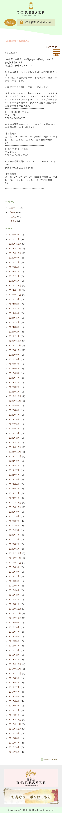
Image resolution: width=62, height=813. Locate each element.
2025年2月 (14, 276)
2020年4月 (14, 535)
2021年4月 (14, 484)
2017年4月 (14, 701)
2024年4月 (14, 322)
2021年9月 (14, 461)
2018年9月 (14, 623)
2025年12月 (15, 244)
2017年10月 (15, 673)
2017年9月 (14, 678)
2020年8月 (14, 516)
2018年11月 (15, 613)
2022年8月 (14, 410)
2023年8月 (14, 359)
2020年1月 (14, 549)
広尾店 (14, 217)
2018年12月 (15, 609)
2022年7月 (14, 415)
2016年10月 (15, 729)
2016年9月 (14, 733)
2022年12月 (15, 396)
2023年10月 (15, 350)
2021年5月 (14, 479)
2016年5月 (14, 752)
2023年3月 (14, 382)
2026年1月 (14, 239)
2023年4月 (14, 378)
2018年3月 (14, 650)
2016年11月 (15, 724)
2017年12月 (15, 664)
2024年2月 (14, 332)
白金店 (14, 221)
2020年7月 (14, 521)
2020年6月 (14, 526)
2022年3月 (14, 433)
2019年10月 (15, 563)
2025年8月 (14, 258)
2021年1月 (14, 498)
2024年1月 (14, 336)
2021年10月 (15, 456)
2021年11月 (15, 452)
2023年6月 (14, 369)
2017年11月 (15, 669)
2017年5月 (14, 696)
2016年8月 (14, 738)
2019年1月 (14, 604)
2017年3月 (14, 706)
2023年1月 (14, 392)
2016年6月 (14, 747)
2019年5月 (14, 586)
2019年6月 (14, 581)
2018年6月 (14, 636)
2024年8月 (14, 304)
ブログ (12, 212)
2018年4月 (14, 646)
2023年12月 (15, 341)
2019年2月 (14, 600)
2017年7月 (14, 687)
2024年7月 (14, 308)
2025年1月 (14, 281)
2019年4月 (14, 590)
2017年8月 (14, 683)
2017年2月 (14, 710)
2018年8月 (14, 627)
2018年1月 (14, 660)
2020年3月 (14, 539)
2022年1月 (14, 442)
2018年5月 (14, 641)
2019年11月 (15, 558)
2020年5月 (14, 530)
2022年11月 (15, 401)
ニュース (13, 208)
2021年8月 (14, 466)
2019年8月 (14, 572)
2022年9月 (14, 406)
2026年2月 (14, 235)
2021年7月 (14, 470)
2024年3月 (14, 327)
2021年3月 (14, 489)
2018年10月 (15, 618)
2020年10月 (15, 507)
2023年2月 (14, 387)
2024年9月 (14, 299)
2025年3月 (14, 272)
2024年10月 (15, 295)
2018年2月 (14, 655)
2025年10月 (15, 253)
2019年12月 (15, 553)
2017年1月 (14, 715)
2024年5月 (14, 318)
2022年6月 (14, 419)
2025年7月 (14, 262)
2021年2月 (14, 493)
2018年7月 (14, 632)
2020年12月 (15, 502)
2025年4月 (14, 267)
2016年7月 (14, 743)
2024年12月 (15, 285)
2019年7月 (14, 576)
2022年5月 (14, 424)
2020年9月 (14, 512)
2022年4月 (14, 429)
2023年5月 (14, 373)
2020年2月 (14, 544)
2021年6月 (14, 475)
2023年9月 (14, 355)
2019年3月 (14, 595)
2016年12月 (15, 719)
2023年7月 (14, 364)
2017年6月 (14, 692)
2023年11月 (15, 345)
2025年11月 (15, 248)
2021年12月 (15, 447)
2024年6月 (14, 313)
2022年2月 (14, 438)
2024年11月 (15, 290)
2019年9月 (14, 567)
